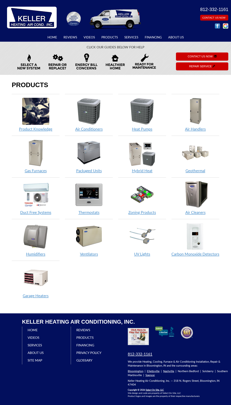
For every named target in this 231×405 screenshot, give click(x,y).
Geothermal (195, 171)
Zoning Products (142, 212)
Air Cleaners (195, 212)
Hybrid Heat (142, 171)
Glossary (84, 360)
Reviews (70, 37)
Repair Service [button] (200, 66)
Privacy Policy (88, 353)
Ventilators (89, 254)
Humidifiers (35, 254)
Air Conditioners (89, 129)
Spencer (150, 375)
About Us (176, 37)
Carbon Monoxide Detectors (195, 254)
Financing (153, 37)
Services (131, 37)
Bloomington (135, 371)
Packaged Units (89, 171)
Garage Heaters (36, 296)
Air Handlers (195, 129)
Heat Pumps (142, 129)
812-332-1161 (140, 354)
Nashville (168, 371)
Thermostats (89, 212)
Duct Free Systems (35, 212)
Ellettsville (153, 371)
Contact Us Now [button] (214, 17)
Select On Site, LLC (155, 390)
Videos (89, 37)
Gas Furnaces (36, 171)
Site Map (35, 360)
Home (52, 37)
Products (109, 37)
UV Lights (142, 254)
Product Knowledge (35, 129)
